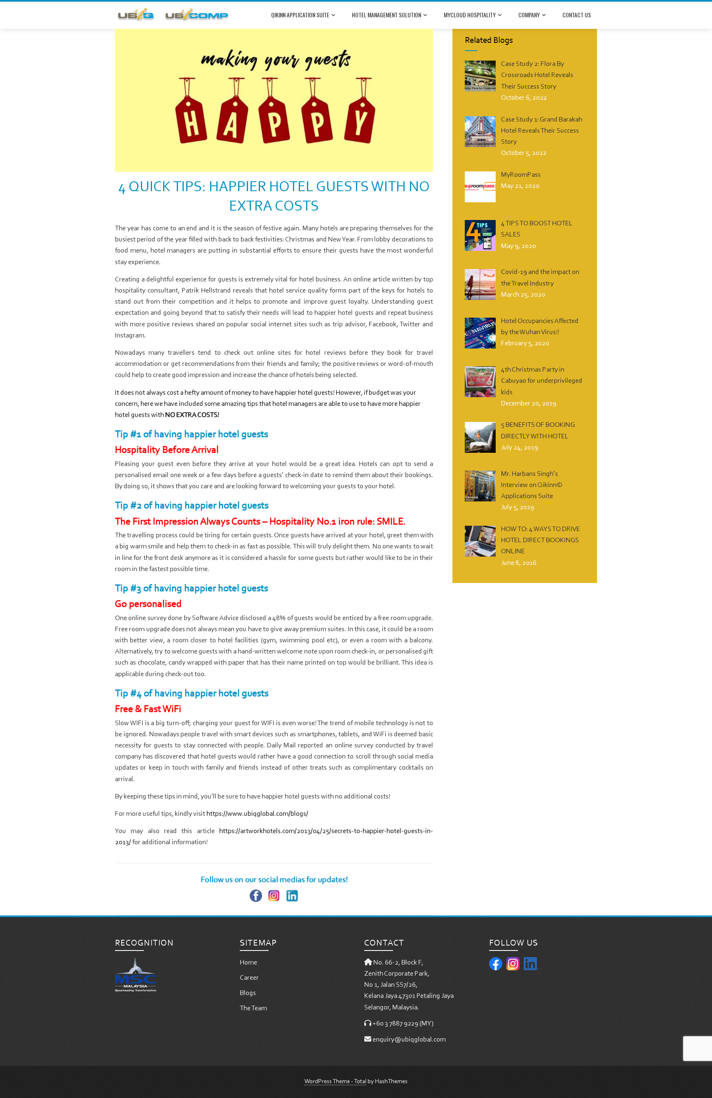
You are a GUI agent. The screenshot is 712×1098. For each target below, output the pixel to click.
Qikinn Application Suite (300, 14)
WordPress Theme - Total (335, 1082)
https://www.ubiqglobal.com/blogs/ (257, 813)
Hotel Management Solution (386, 14)
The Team (253, 1008)
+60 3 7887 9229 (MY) (402, 1023)
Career (249, 977)
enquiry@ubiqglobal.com (409, 1039)
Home (248, 962)
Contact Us (576, 14)
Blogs (248, 993)
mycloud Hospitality (470, 14)
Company (529, 14)
